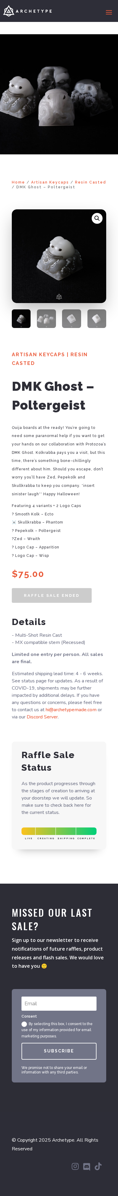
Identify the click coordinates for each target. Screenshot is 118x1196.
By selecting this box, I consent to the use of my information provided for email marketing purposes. (57, 1030)
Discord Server (42, 717)
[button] (97, 218)
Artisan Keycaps (50, 182)
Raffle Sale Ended (52, 595)
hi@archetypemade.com (71, 709)
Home (18, 182)
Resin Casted (90, 182)
